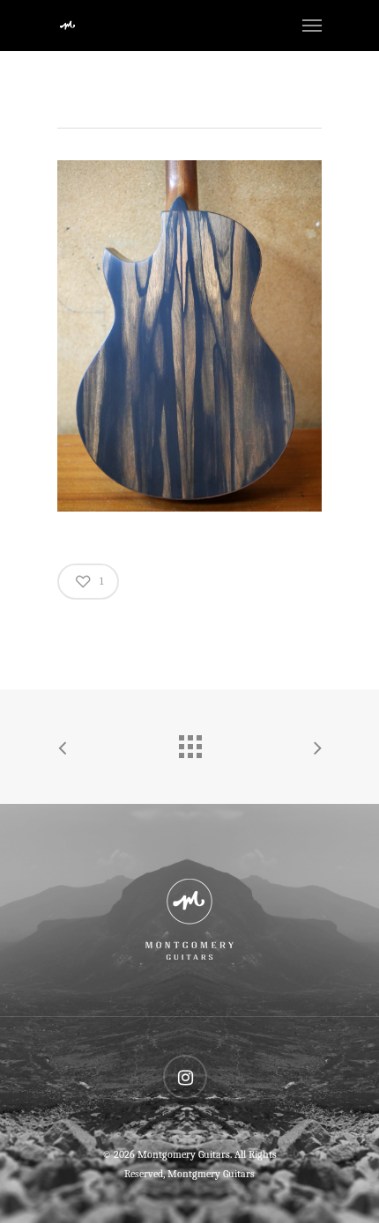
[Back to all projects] (189, 742)
